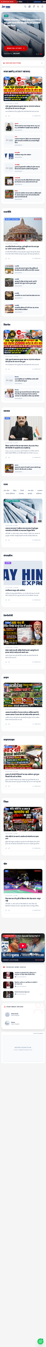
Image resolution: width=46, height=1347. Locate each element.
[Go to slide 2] (38, 54)
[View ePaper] (29, 6)
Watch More (39, 960)
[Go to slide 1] (36, 54)
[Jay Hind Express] (6, 6)
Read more (18, 130)
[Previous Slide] (5, 34)
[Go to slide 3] (40, 54)
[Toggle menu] (42, 6)
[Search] (25, 6)
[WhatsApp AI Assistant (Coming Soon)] (40, 1341)
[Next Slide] (40, 34)
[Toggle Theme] (38, 6)
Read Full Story (14, 48)
